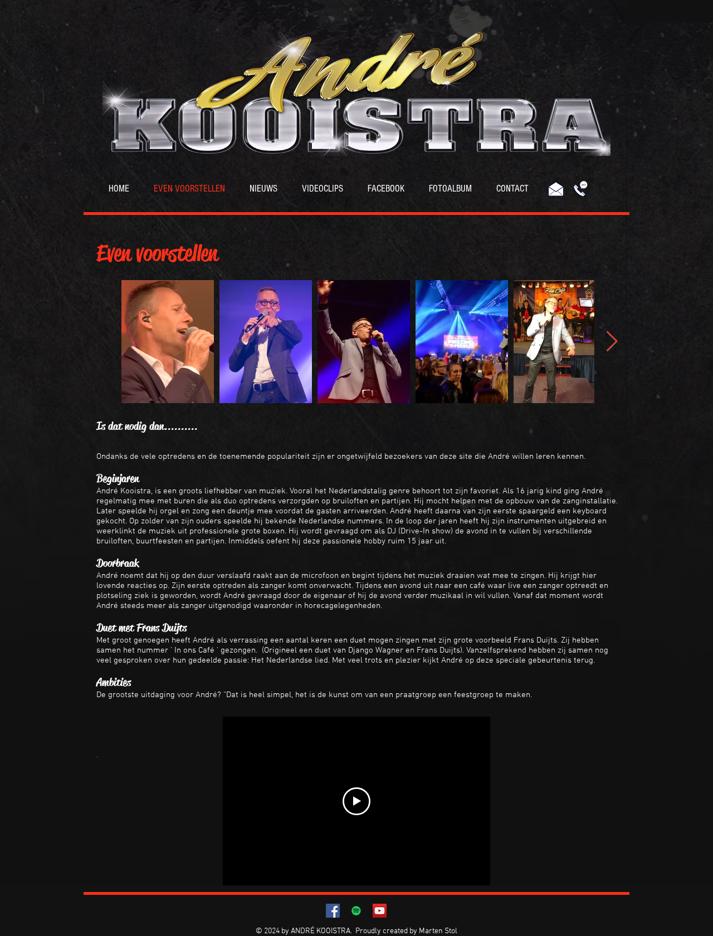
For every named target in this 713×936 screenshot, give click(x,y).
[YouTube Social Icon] (380, 911)
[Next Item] (611, 341)
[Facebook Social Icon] (333, 911)
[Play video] (356, 801)
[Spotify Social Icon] (356, 911)
